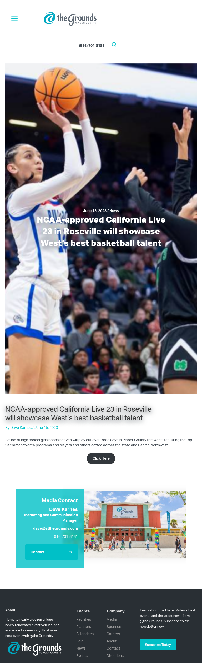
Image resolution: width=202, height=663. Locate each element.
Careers (113, 633)
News (80, 648)
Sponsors (114, 626)
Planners (83, 626)
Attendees (85, 633)
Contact (113, 648)
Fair (79, 641)
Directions (115, 655)
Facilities (83, 619)
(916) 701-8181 (91, 45)
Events (82, 655)
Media (112, 619)
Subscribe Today (158, 644)
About (112, 641)
